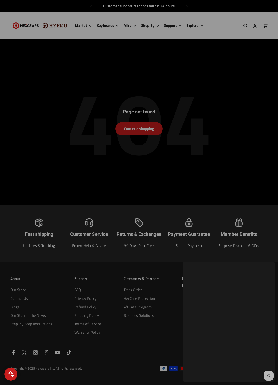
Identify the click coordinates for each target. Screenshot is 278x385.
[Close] (265, 270)
